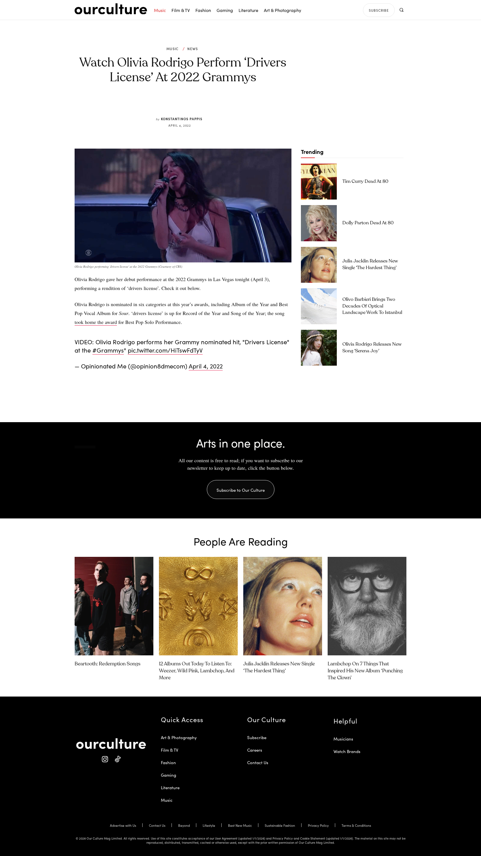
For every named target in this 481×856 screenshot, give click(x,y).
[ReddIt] (199, 103)
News (192, 48)
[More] (225, 103)
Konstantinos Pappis (181, 118)
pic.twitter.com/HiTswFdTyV (165, 350)
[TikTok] (117, 759)
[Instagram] (104, 759)
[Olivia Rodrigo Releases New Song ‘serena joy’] (319, 348)
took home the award (96, 322)
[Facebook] (173, 103)
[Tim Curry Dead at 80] (319, 182)
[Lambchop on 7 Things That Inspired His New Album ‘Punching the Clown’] (367, 606)
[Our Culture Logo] (111, 8)
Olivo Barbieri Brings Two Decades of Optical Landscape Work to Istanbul (372, 306)
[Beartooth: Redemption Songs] (114, 606)
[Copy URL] (212, 103)
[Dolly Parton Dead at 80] (319, 223)
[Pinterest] (186, 103)
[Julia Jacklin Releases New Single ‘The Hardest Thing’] (319, 265)
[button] (401, 10)
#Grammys (108, 350)
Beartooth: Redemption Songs (107, 663)
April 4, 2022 (206, 365)
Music (172, 48)
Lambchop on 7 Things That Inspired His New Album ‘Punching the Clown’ (365, 670)
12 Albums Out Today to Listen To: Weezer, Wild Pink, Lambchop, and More (196, 670)
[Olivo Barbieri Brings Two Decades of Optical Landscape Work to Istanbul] (319, 306)
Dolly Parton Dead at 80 (368, 223)
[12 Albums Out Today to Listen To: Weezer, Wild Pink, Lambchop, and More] (198, 606)
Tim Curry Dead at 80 (365, 181)
